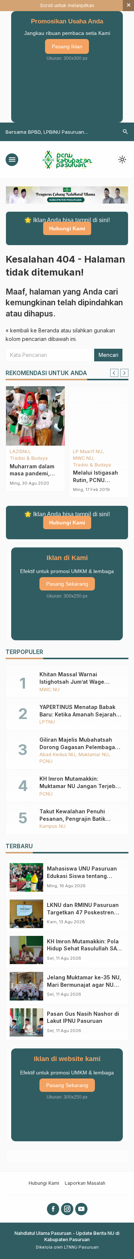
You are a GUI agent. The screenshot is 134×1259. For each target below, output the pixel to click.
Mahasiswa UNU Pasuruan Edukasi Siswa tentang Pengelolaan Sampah (82, 875)
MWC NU (83, 458)
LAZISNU (19, 451)
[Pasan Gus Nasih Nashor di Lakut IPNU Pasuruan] (26, 1022)
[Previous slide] (114, 373)
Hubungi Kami (67, 228)
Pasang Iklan (67, 46)
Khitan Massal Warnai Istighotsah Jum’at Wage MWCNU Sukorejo (71, 681)
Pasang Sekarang (67, 584)
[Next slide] (124, 373)
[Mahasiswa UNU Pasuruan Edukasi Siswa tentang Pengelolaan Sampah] (26, 877)
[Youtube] (81, 1209)
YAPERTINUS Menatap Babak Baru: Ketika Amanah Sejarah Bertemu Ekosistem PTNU (77, 714)
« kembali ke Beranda (32, 330)
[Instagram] (67, 1209)
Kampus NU (52, 826)
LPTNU (47, 722)
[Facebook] (53, 1209)
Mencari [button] (108, 355)
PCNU (45, 761)
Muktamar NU (94, 754)
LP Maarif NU (87, 451)
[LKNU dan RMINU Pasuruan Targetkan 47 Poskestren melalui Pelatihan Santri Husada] (26, 913)
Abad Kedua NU (57, 754)
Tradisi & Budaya (29, 458)
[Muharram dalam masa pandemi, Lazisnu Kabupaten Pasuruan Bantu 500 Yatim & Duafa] (35, 416)
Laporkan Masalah (85, 1183)
